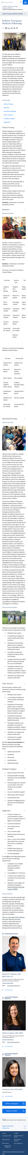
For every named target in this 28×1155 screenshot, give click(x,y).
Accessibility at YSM (6, 1135)
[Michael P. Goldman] (14, 953)
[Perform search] (21, 2)
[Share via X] (3, 28)
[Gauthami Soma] (14, 1072)
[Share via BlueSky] (12, 28)
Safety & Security (6, 1139)
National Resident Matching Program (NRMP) (15, 888)
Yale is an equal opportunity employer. (13, 917)
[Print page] (17, 28)
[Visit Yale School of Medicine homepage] (14, 1120)
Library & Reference (18, 1143)
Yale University (5, 1143)
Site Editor (16, 1133)
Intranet (4, 1133)
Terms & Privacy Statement (17, 1140)
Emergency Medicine (7, 8)
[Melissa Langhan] (14, 1015)
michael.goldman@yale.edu (13, 985)
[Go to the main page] (8, 2)
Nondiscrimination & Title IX (18, 1136)
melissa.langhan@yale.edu (13, 1042)
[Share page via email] (14, 28)
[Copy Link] (24, 127)
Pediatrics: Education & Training (9, 6)
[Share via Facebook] (6, 28)
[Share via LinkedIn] (9, 28)
